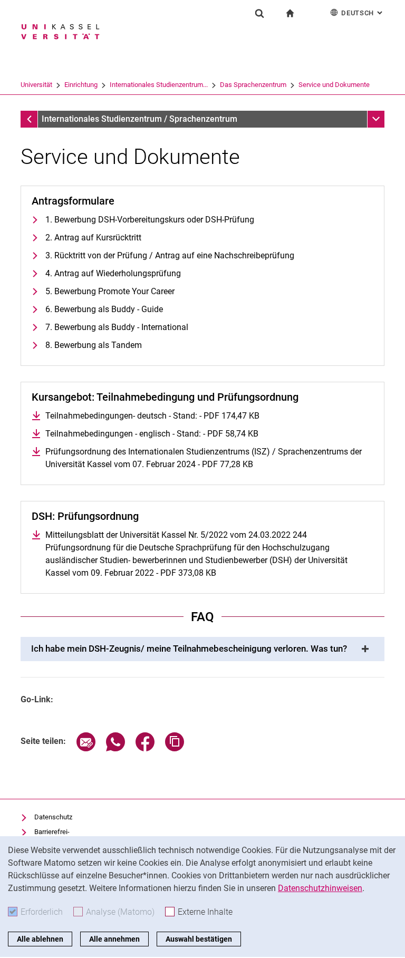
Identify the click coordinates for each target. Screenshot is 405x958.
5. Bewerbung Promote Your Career (110, 291)
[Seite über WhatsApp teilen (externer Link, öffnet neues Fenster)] (115, 748)
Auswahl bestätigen (199, 939)
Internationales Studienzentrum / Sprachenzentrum (139, 119)
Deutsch (362, 13)
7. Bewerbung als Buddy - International (116, 327)
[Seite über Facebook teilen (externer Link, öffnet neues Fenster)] (145, 748)
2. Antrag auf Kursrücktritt (93, 238)
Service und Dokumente (334, 85)
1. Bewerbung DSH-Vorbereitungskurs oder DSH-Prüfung (149, 220)
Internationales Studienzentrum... (159, 85)
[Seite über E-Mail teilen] (85, 748)
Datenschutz (53, 817)
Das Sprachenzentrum (253, 85)
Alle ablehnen (40, 939)
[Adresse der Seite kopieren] (174, 748)
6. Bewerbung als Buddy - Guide (104, 309)
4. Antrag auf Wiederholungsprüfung (113, 273)
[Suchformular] (259, 13)
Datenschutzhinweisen (320, 888)
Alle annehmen (114, 939)
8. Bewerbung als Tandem (93, 345)
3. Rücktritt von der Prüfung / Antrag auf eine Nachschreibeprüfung (169, 255)
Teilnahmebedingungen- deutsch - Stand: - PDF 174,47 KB (152, 416)
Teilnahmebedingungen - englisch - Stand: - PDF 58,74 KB (151, 434)
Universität (36, 85)
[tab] (202, 649)
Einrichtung (81, 85)
